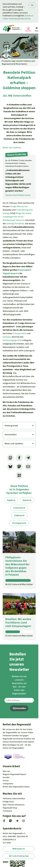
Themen (13, 804)
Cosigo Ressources (19, 206)
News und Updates (12, 147)
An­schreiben (11, 434)
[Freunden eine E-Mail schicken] (28, 466)
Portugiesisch (19, 523)
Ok (32, 5)
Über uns (6, 771)
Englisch (11, 500)
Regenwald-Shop (10, 807)
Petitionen (14, 798)
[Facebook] (4, 821)
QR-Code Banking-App (19, 856)
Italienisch (19, 515)
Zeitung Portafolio (15, 223)
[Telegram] (17, 821)
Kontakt (6, 777)
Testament (7, 811)
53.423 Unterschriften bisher (19, 635)
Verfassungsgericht (12, 340)
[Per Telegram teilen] (28, 457)
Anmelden (21, 708)
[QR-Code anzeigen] (19, 475)
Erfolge (8, 801)
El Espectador (19, 333)
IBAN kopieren (18, 848)
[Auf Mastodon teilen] (19, 466)
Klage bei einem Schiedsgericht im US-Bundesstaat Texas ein (17, 217)
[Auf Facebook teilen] (19, 457)
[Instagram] (23, 821)
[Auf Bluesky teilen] (10, 466)
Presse (6, 780)
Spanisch (27, 500)
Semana (6, 336)
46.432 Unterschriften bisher (19, 584)
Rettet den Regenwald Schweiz (16, 786)
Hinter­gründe (11, 425)
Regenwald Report (14, 774)
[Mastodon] (10, 821)
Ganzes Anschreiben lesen (17, 195)
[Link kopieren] (10, 457)
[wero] (5, 862)
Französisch (19, 507)
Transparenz (8, 783)
